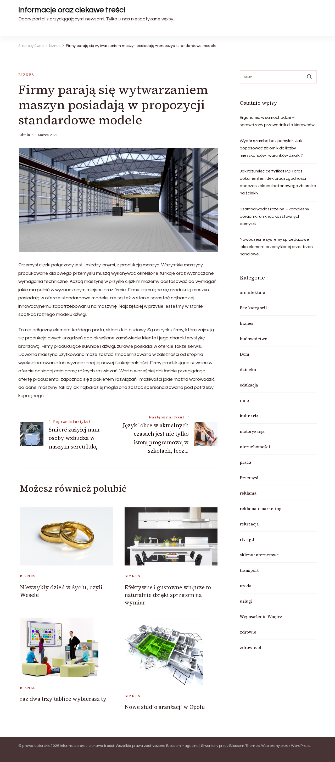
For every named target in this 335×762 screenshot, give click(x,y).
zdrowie (248, 632)
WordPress (300, 746)
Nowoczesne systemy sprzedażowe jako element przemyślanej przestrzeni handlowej (277, 246)
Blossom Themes (244, 746)
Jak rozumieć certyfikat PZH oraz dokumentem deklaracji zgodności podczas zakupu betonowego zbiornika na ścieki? (278, 182)
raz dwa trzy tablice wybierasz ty (63, 699)
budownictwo (253, 338)
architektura (252, 292)
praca (245, 462)
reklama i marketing (261, 508)
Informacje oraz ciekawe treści (71, 10)
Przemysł (249, 477)
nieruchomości (255, 447)
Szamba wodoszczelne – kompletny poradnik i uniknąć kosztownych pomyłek (274, 216)
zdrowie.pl (250, 647)
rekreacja (249, 524)
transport (249, 570)
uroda (246, 586)
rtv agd (247, 539)
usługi (246, 601)
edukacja (249, 385)
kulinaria (249, 416)
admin (24, 134)
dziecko (248, 369)
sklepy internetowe (259, 555)
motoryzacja (252, 431)
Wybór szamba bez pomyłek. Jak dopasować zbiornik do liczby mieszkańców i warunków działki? (271, 148)
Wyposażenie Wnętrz (261, 616)
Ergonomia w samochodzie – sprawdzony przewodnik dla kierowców (277, 121)
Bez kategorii (253, 308)
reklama (248, 493)
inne (244, 400)
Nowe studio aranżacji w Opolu (165, 707)
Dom (244, 354)
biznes (26, 74)
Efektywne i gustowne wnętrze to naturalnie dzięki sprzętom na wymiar (168, 595)
